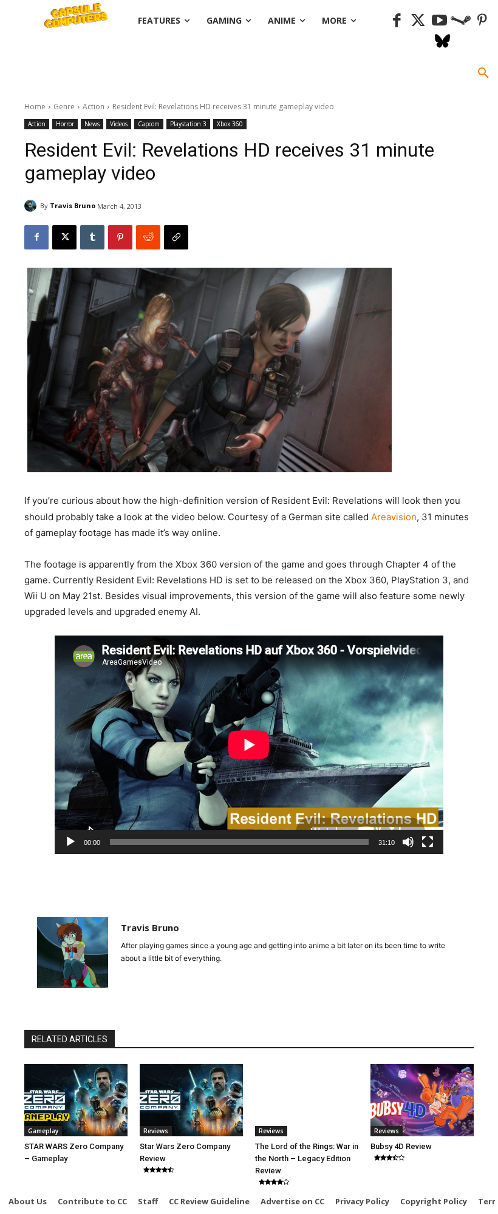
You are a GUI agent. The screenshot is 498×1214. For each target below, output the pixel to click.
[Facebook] (396, 21)
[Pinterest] (481, 21)
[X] (64, 237)
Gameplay (43, 1131)
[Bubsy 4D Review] (422, 1100)
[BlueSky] (442, 42)
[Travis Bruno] (32, 206)
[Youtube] (439, 21)
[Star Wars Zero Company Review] (191, 1100)
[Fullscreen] (427, 842)
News (92, 124)
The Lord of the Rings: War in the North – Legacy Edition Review (306, 1158)
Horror (65, 124)
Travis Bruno (72, 205)
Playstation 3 (188, 124)
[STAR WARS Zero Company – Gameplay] (76, 1100)
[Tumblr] (92, 237)
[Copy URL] (176, 237)
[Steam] (460, 21)
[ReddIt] (148, 237)
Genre (64, 106)
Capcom (149, 124)
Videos (119, 124)
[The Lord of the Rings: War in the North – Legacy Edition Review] (306, 1100)
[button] (483, 73)
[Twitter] (418, 21)
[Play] (70, 842)
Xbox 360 (230, 124)
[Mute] (408, 842)
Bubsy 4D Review (401, 1146)
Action (93, 106)
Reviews (155, 1131)
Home (35, 106)
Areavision (394, 517)
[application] (249, 745)
